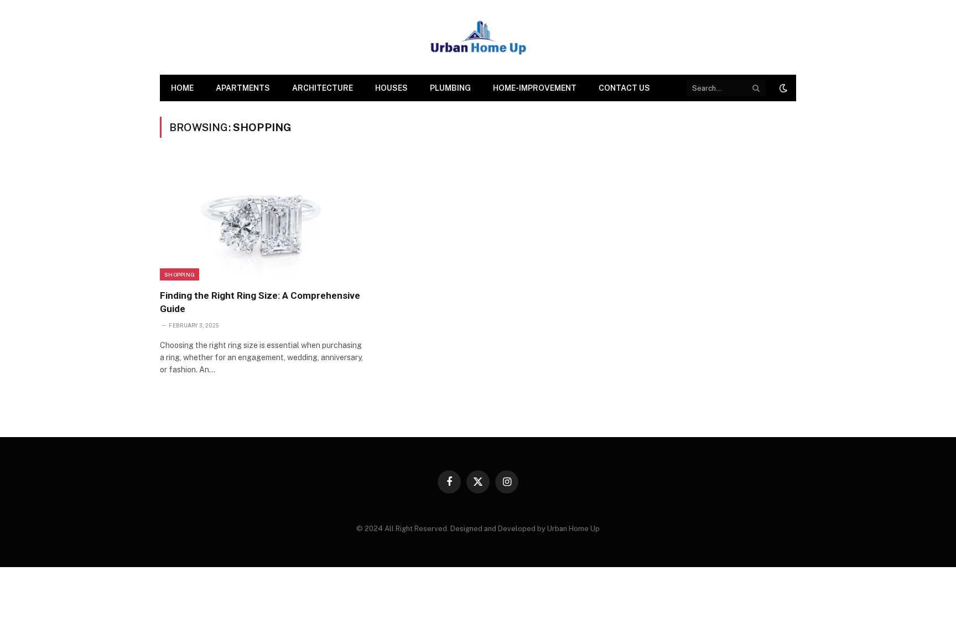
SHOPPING (179, 274)
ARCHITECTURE (322, 88)
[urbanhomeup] (478, 37)
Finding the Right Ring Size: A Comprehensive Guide (260, 302)
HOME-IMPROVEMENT (534, 88)
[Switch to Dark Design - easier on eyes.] (782, 88)
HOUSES (391, 88)
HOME (182, 88)
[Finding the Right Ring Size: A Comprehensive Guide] (261, 220)
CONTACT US (624, 88)
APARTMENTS (243, 88)
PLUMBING (450, 88)
